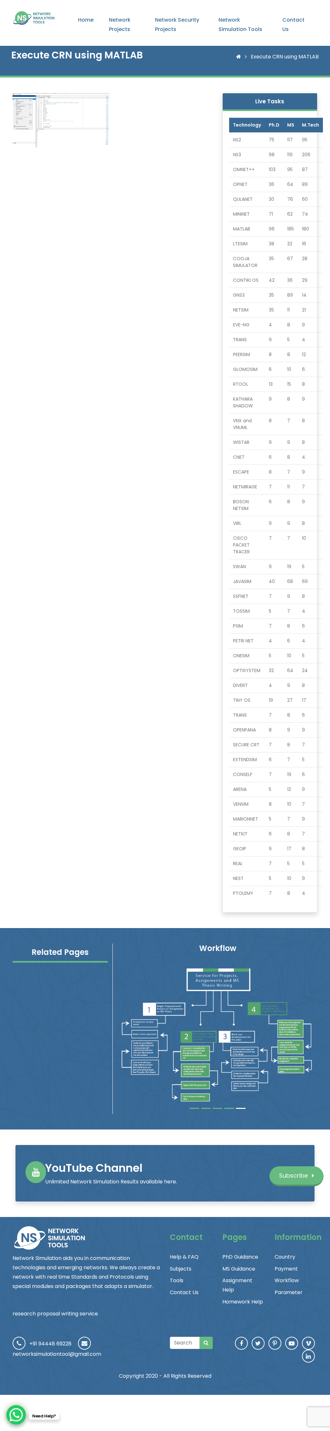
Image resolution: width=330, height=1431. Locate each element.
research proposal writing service (55, 1313)
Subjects (180, 1269)
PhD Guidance (240, 1257)
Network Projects (120, 24)
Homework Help (242, 1301)
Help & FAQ (184, 1257)
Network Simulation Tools (240, 24)
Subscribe (294, 1175)
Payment (286, 1269)
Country (285, 1257)
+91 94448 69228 (50, 1343)
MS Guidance (238, 1269)
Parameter (289, 1292)
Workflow (287, 1280)
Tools (176, 1280)
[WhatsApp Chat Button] (16, 1415)
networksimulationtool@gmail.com (57, 1354)
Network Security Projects (177, 24)
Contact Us (293, 24)
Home (85, 20)
